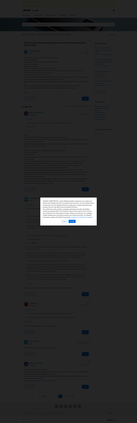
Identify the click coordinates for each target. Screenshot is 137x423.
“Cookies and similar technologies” (82, 217)
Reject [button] (65, 221)
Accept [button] (72, 221)
